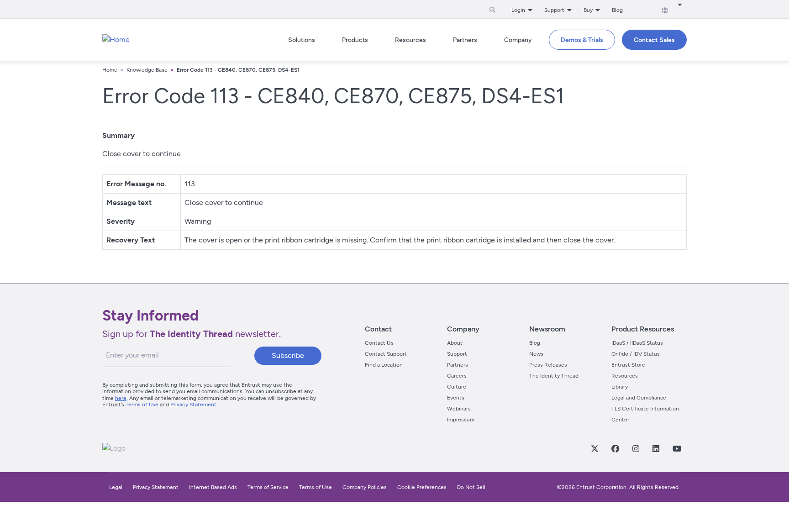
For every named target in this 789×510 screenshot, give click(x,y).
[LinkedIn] (655, 448)
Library (619, 387)
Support (457, 354)
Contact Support (386, 354)
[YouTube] (676, 448)
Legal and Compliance (638, 397)
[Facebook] (615, 448)
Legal (115, 487)
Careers (457, 376)
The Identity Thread (554, 376)
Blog (617, 10)
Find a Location (384, 365)
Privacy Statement (193, 404)
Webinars (459, 408)
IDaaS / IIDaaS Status (637, 343)
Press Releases (548, 365)
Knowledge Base (147, 70)
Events (455, 397)
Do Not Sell (471, 487)
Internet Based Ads (213, 487)
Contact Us (379, 343)
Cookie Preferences (422, 487)
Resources (624, 376)
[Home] (116, 40)
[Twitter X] (594, 448)
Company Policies (364, 487)
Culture (456, 387)
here (120, 398)
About (455, 343)
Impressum (460, 419)
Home (109, 70)
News (536, 354)
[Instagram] (635, 448)
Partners (457, 365)
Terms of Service (268, 487)
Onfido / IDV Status (635, 354)
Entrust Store (628, 365)
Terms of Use (142, 404)
